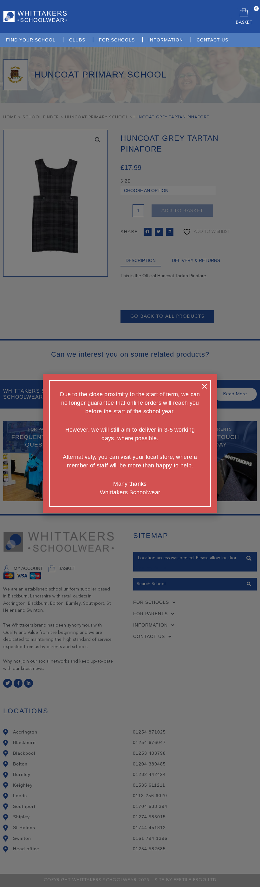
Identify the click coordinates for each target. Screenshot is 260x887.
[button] (204, 386)
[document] (130, 443)
